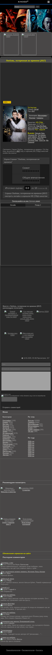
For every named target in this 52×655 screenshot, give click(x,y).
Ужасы (5, 449)
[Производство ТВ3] (42, 463)
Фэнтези (32, 118)
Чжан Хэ (40, 139)
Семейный (6, 446)
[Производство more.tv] (23, 475)
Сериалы (40, 118)
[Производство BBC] (5, 469)
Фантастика (7, 451)
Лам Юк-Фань (41, 126)
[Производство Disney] (46, 472)
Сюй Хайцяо (32, 137)
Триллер (6, 448)
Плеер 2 (38, 205)
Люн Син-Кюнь (33, 128)
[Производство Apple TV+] (32, 469)
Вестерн (6, 424)
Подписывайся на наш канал (26, 201)
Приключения (8, 444)
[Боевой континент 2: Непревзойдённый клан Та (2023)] (11, 317)
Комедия (6, 435)
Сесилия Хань (33, 140)
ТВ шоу (30, 431)
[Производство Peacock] (7, 478)
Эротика (6, 455)
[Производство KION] (19, 463)
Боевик (5, 422)
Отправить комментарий (11, 407)
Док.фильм (7, 429)
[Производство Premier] (36, 475)
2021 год (31, 450)
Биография (7, 420)
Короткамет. (7, 437)
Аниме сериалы (33, 429)
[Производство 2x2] (37, 463)
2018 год (31, 456)
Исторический (8, 433)
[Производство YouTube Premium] (15, 466)
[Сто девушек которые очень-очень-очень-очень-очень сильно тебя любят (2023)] (27, 320)
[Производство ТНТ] (4, 466)
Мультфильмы (33, 424)
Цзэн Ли (42, 140)
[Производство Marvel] (11, 475)
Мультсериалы (33, 426)
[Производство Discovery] (28, 466)
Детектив (6, 428)
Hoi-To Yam (44, 128)
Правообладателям (13, 650)
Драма (5, 431)
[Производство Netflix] (35, 472)
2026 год (31, 441)
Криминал (6, 439)
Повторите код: (6, 394)
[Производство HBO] (25, 472)
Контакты (39, 650)
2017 (33, 111)
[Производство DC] (3, 475)
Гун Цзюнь (42, 135)
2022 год (31, 449)
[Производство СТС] (12, 463)
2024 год (31, 445)
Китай (36, 109)
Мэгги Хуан (32, 139)
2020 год (31, 452)
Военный (6, 426)
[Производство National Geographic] (40, 466)
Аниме (30, 428)
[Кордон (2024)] (43, 311)
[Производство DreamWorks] (11, 472)
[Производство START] (46, 475)
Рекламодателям (28, 650)
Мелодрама (42, 115)
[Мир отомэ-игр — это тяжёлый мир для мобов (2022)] (27, 339)
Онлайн (13, 205)
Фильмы (31, 420)
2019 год (31, 454)
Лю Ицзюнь (42, 137)
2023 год (31, 447)
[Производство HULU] (4, 463)
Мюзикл (5, 442)
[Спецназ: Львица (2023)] (11, 44)
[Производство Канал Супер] (29, 478)
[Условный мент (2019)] (29, 44)
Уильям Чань (40, 133)
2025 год (31, 443)
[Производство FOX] (14, 469)
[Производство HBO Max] (18, 478)
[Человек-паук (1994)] (11, 335)
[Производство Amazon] (23, 469)
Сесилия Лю (32, 135)
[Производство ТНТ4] (29, 463)
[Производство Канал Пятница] (40, 478)
